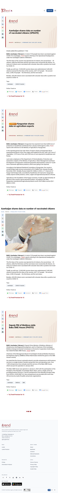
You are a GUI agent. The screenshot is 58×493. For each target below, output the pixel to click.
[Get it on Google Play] (17, 484)
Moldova (18, 382)
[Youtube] (13, 477)
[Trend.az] (6, 10)
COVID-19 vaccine (20, 84)
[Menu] (55, 10)
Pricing (3, 462)
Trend (22, 56)
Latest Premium (5, 449)
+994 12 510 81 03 (6, 437)
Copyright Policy (34, 466)
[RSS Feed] (23, 477)
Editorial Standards (34, 453)
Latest (3, 447)
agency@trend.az (5, 439)
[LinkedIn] (19, 477)
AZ (52, 490)
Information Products (7, 464)
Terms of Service (34, 462)
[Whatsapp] (3, 477)
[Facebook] (6, 477)
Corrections (33, 456)
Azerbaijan (10, 84)
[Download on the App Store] (6, 484)
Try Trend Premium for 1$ (16, 96)
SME (24, 382)
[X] (9, 477)
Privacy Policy (33, 464)
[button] (2, 17)
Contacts (32, 451)
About (31, 447)
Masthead (32, 449)
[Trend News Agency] (6, 425)
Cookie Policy (33, 469)
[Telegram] (16, 477)
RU (54, 490)
